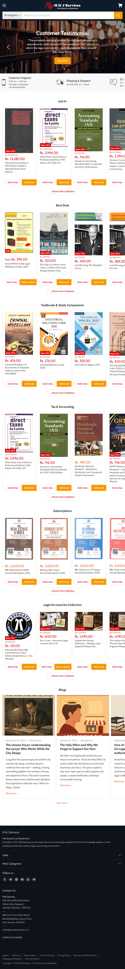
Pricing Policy (64, 955)
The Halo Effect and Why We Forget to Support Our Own (79, 747)
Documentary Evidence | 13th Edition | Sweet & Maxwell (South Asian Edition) (16, 167)
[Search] (118, 15)
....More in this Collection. (62, 191)
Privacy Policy (30, 955)
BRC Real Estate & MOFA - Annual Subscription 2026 (17, 571)
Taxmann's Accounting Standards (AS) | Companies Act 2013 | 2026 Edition (88, 164)
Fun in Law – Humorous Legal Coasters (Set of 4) (54, 642)
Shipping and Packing (11, 958)
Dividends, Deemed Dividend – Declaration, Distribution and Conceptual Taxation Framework (88, 471)
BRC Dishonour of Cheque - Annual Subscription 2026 (88, 571)
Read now (11, 793)
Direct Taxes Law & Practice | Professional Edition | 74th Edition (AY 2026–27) (53, 159)
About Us (16, 955)
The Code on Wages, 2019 (87, 364)
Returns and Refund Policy (85, 955)
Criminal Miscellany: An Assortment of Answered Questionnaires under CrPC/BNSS (17, 369)
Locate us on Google (12, 937)
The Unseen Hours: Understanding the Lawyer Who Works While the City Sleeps (28, 749)
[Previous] (9, 47)
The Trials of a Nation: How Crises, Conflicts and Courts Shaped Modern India (53, 267)
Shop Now (62, 60)
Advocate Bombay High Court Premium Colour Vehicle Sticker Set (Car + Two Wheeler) (19, 654)
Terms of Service (47, 955)
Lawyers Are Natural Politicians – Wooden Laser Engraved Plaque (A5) (88, 643)
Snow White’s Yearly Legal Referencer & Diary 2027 (17, 265)
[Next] (116, 47)
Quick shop (13, 182)
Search (5, 955)
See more (61, 802)
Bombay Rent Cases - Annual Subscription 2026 (52, 571)
